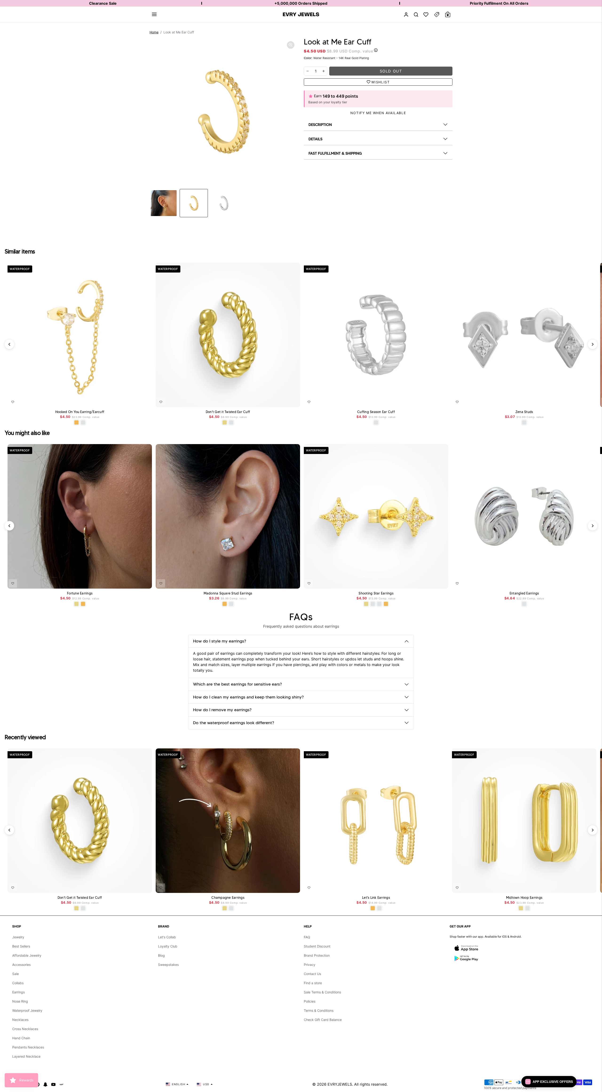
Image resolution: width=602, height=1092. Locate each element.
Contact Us (312, 974)
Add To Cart (136, 401)
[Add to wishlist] (12, 402)
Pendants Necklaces (28, 1047)
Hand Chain (21, 1038)
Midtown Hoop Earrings (524, 898)
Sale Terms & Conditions (322, 992)
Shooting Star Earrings (376, 593)
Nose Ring (20, 1001)
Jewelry (18, 937)
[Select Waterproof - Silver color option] (83, 422)
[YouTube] (53, 1084)
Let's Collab (167, 937)
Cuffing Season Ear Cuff (376, 412)
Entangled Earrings (524, 593)
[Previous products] (9, 344)
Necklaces (20, 1020)
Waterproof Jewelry (27, 1010)
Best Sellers (21, 946)
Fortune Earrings (79, 593)
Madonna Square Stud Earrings (228, 593)
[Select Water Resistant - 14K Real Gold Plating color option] (224, 422)
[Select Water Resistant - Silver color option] (231, 422)
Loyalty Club (167, 946)
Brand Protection (317, 955)
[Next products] (592, 344)
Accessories (21, 965)
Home (154, 32)
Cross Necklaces (25, 1029)
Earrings (18, 992)
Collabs (18, 983)
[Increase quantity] (323, 71)
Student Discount (317, 946)
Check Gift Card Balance (323, 1020)
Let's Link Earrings (376, 898)
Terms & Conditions (318, 1010)
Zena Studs (524, 412)
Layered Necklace (26, 1056)
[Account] (406, 14)
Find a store (313, 983)
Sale (15, 974)
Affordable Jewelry (26, 955)
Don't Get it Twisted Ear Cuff (228, 412)
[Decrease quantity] (307, 71)
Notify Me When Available (378, 113)
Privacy (309, 965)
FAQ (307, 937)
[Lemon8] (61, 1084)
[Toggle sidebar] (436, 14)
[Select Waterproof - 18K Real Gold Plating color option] (76, 422)
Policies (309, 1001)
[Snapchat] (45, 1084)
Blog (161, 955)
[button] (154, 14)
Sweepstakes (168, 965)
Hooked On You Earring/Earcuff (79, 412)
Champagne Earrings (227, 898)
